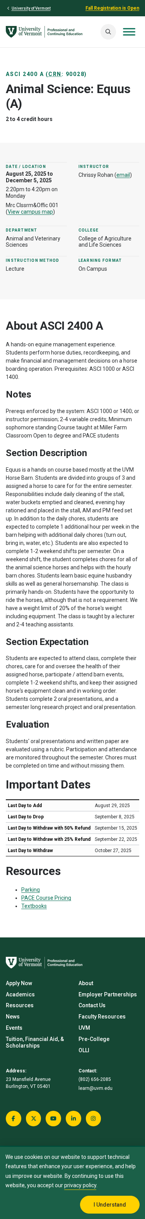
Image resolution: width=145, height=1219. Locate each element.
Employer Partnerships (107, 994)
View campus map (30, 212)
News (13, 1016)
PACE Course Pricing (46, 898)
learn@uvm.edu (95, 1088)
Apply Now (19, 983)
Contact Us (92, 1005)
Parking (30, 890)
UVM (84, 1028)
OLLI (83, 1050)
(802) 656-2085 (94, 1079)
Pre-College (93, 1039)
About (85, 983)
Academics (20, 994)
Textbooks (34, 906)
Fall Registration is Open (112, 8)
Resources (20, 1005)
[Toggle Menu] (129, 31)
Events (14, 1028)
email (123, 175)
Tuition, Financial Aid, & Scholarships (35, 1042)
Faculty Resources (102, 1016)
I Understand (110, 1205)
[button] (108, 32)
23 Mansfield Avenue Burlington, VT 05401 (28, 1083)
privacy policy (80, 1185)
